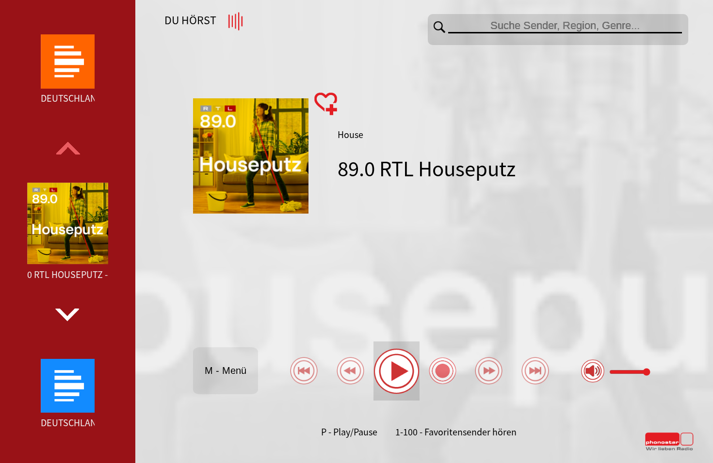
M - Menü (225, 370)
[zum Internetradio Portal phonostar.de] (669, 448)
